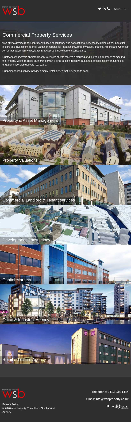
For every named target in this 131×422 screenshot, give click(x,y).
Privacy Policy (10, 404)
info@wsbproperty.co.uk (112, 399)
